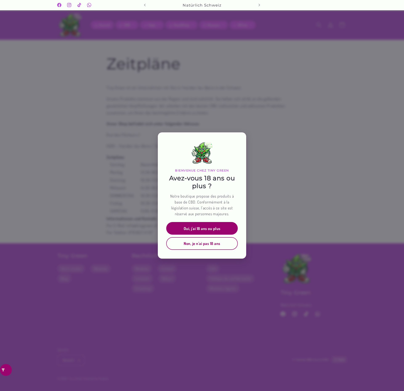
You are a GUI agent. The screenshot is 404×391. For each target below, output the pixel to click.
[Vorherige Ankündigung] (144, 5)
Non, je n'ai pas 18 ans (202, 243)
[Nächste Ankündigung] (259, 5)
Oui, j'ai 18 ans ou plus (202, 228)
